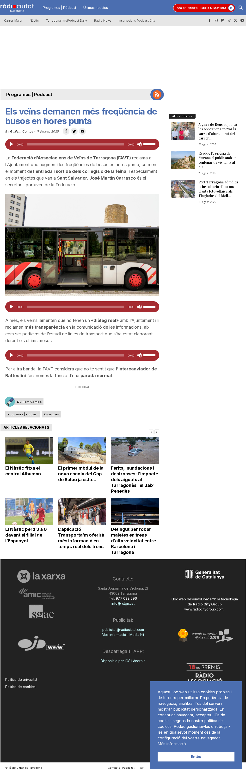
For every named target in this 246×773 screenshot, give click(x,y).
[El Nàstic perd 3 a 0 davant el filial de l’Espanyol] (29, 511)
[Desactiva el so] (139, 144)
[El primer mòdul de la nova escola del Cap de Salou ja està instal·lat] (82, 450)
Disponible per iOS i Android (123, 661)
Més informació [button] (172, 743)
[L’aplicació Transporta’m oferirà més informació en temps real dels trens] (82, 511)
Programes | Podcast (29, 94)
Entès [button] (196, 757)
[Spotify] (223, 20)
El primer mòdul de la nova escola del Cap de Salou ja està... (81, 473)
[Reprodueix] (11, 144)
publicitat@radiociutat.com (123, 630)
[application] (82, 144)
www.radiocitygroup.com (203, 609)
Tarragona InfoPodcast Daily (66, 20)
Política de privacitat (21, 679)
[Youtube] (242, 20)
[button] (240, 8)
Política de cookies (20, 687)
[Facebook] (210, 20)
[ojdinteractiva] (41, 645)
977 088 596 (126, 598)
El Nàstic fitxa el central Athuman (23, 471)
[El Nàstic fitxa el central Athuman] (29, 450)
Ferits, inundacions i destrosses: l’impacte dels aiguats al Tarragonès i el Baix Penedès (134, 479)
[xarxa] (41, 576)
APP (142, 767)
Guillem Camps (21, 131)
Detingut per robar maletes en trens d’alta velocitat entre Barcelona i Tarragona (133, 540)
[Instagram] (216, 20)
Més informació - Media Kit (123, 635)
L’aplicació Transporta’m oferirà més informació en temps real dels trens (81, 537)
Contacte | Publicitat (121, 767)
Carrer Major (13, 20)
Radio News (102, 20)
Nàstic (34, 20)
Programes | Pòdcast (59, 8)
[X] (236, 20)
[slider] (150, 143)
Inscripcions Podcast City (137, 20)
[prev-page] (151, 431)
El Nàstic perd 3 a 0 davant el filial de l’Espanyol (26, 535)
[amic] (41, 594)
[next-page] (156, 431)
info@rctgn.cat (123, 603)
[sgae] (41, 611)
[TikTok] (229, 20)
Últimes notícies (95, 8)
